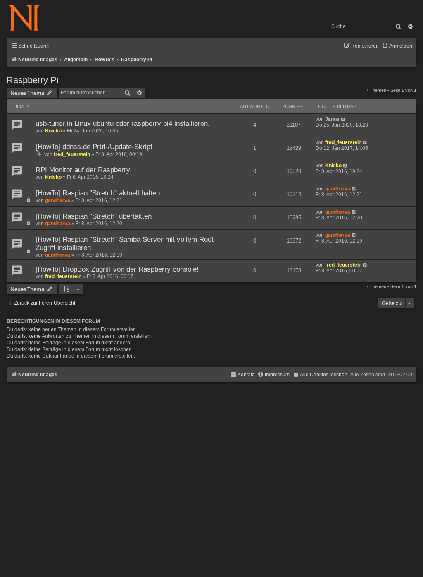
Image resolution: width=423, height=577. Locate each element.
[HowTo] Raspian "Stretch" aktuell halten (98, 193)
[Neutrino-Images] (28, 18)
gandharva (57, 200)
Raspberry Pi (33, 80)
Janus (332, 119)
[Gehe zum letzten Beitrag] (343, 119)
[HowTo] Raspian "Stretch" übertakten (94, 216)
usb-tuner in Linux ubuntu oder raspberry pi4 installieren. (123, 123)
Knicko (53, 131)
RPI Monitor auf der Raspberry (83, 170)
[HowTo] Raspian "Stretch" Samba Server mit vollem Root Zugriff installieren (125, 244)
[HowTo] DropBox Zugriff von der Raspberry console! (117, 269)
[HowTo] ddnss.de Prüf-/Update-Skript (94, 147)
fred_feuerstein (72, 154)
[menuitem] (397, 46)
